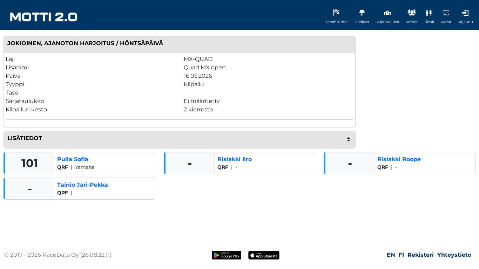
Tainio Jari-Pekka (82, 184)
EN (391, 254)
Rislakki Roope (399, 159)
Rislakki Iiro (234, 159)
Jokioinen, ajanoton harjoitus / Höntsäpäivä (85, 43)
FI (401, 254)
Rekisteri (420, 254)
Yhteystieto (454, 254)
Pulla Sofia (72, 159)
